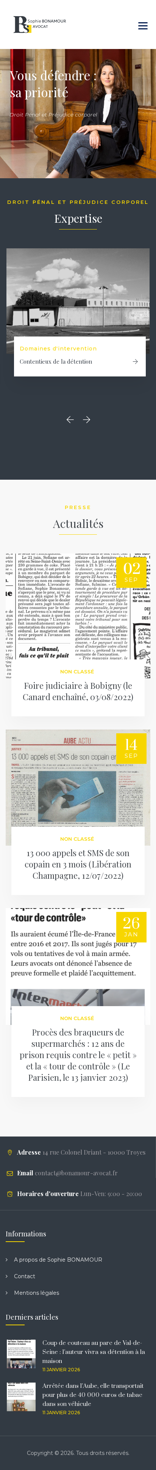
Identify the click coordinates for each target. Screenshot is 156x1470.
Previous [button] (72, 419)
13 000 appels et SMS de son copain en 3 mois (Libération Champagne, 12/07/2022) (78, 864)
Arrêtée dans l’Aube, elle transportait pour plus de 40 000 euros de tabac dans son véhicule (93, 1395)
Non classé (77, 671)
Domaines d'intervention (58, 348)
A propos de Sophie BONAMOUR (58, 1259)
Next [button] (87, 419)
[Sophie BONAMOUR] (39, 24)
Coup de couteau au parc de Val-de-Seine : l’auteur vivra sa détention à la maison (93, 1352)
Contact (24, 1276)
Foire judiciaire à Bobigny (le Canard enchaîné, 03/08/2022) (78, 691)
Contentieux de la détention (56, 361)
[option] (78, 321)
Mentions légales (36, 1293)
